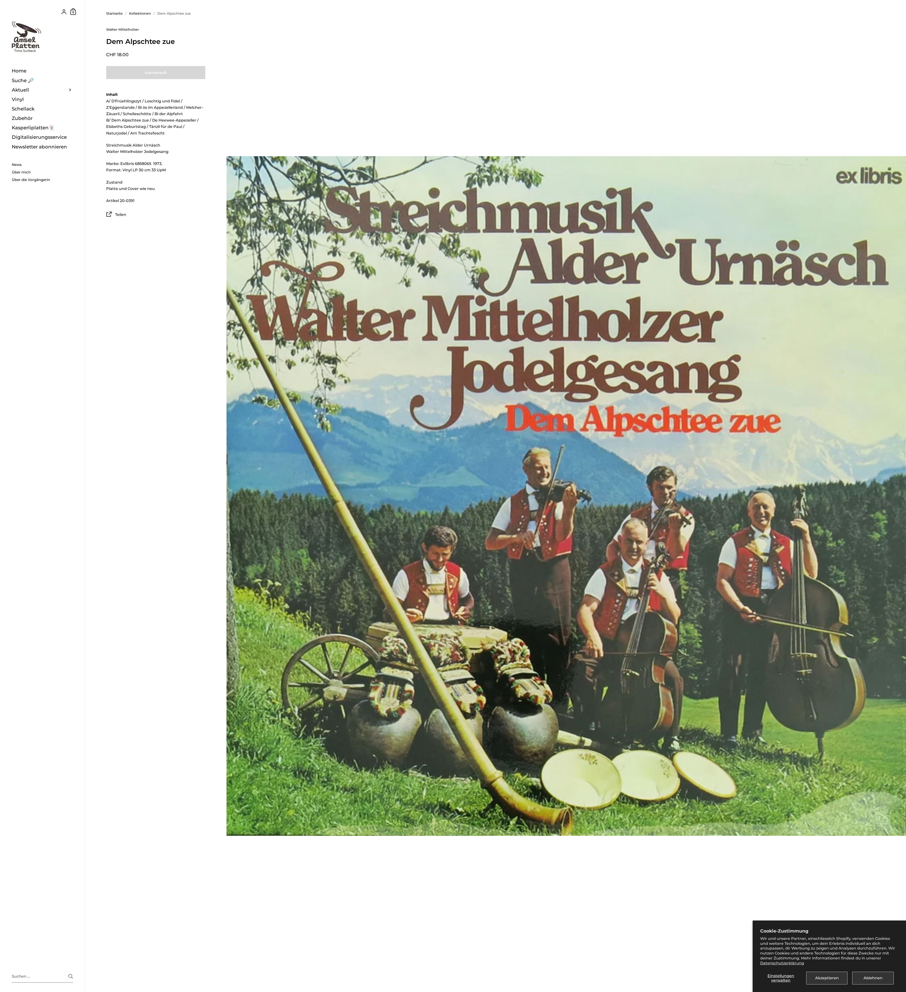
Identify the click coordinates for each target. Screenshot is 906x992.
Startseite (114, 13)
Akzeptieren (827, 978)
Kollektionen (140, 13)
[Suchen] (70, 976)
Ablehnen (873, 978)
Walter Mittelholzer (122, 29)
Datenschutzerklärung (782, 963)
